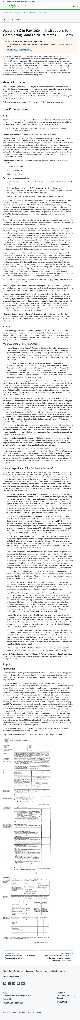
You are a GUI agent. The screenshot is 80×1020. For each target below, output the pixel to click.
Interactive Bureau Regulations (13, 13)
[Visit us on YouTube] (18, 982)
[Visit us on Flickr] (23, 982)
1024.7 (8, 59)
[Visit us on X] (9, 982)
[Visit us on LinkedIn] (13, 982)
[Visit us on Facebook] (4, 982)
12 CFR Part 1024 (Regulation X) (36, 13)
